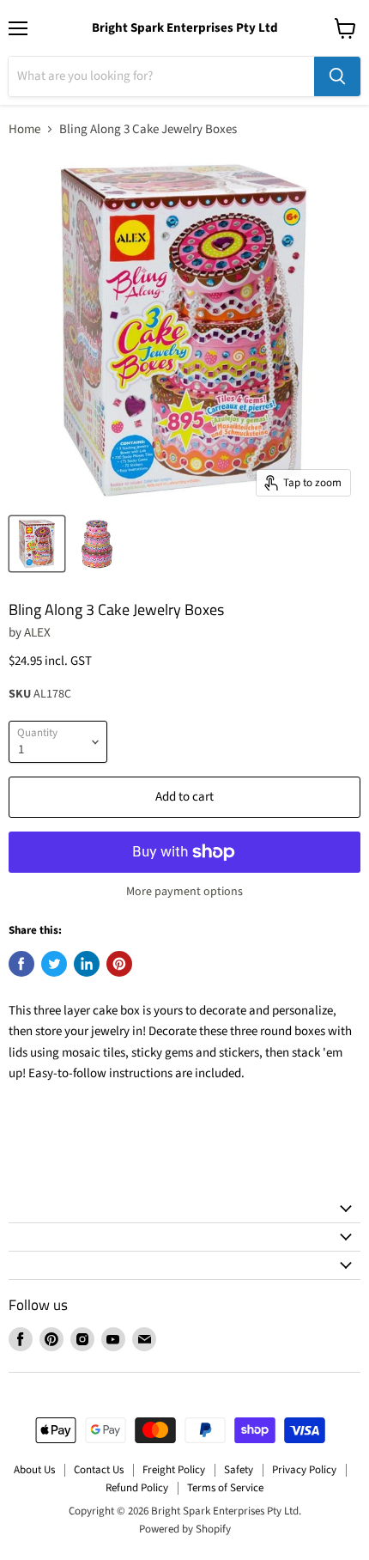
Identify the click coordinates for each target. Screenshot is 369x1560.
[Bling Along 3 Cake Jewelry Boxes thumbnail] (36, 543)
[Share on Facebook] (21, 964)
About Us (34, 1470)
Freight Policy (173, 1470)
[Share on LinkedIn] (87, 964)
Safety (238, 1470)
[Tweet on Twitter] (54, 964)
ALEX (37, 633)
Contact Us (99, 1470)
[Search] (337, 76)
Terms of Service (225, 1488)
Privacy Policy (304, 1470)
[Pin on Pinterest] (119, 964)
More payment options (184, 892)
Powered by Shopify (185, 1529)
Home (24, 129)
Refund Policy (137, 1488)
